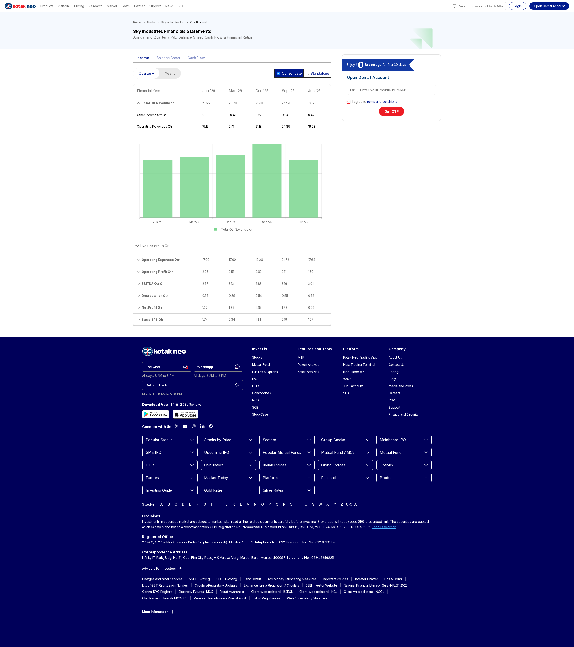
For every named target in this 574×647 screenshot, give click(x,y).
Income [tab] (143, 57)
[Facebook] (211, 426)
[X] (176, 426)
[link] (166, 367)
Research (95, 6)
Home (137, 22)
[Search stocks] (455, 6)
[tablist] (232, 58)
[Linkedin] (202, 426)
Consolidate (292, 73)
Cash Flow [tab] (196, 57)
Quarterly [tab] (146, 73)
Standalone (320, 73)
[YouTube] (185, 426)
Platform (64, 6)
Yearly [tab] (170, 73)
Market (112, 6)
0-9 (349, 504)
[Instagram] (193, 426)
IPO (180, 6)
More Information (155, 612)
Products (46, 6)
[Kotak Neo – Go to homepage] (20, 6)
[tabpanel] (232, 200)
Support (155, 6)
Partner (139, 6)
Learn (126, 6)
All (356, 504)
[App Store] (185, 414)
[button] (549, 6)
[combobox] (478, 6)
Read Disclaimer (384, 527)
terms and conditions (382, 102)
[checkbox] (348, 102)
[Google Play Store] (155, 414)
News (169, 6)
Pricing (79, 6)
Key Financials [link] (199, 22)
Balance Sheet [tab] (168, 57)
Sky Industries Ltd (172, 22)
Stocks (151, 22)
